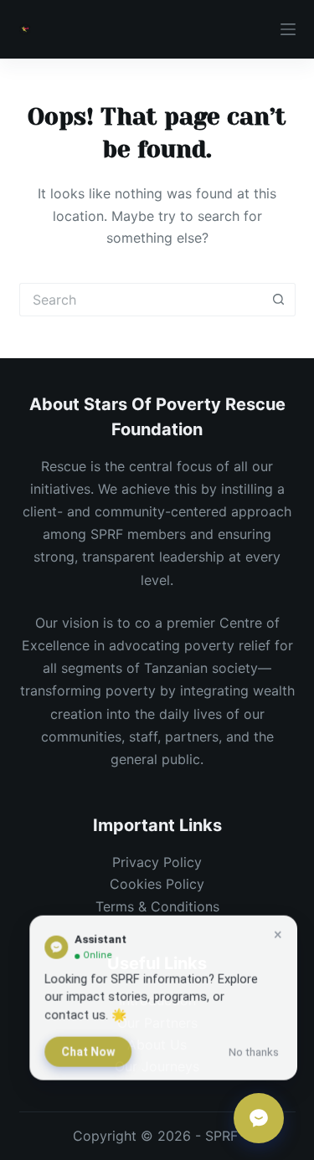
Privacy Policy (157, 862)
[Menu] (288, 29)
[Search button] (279, 299)
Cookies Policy (157, 883)
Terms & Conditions (157, 906)
